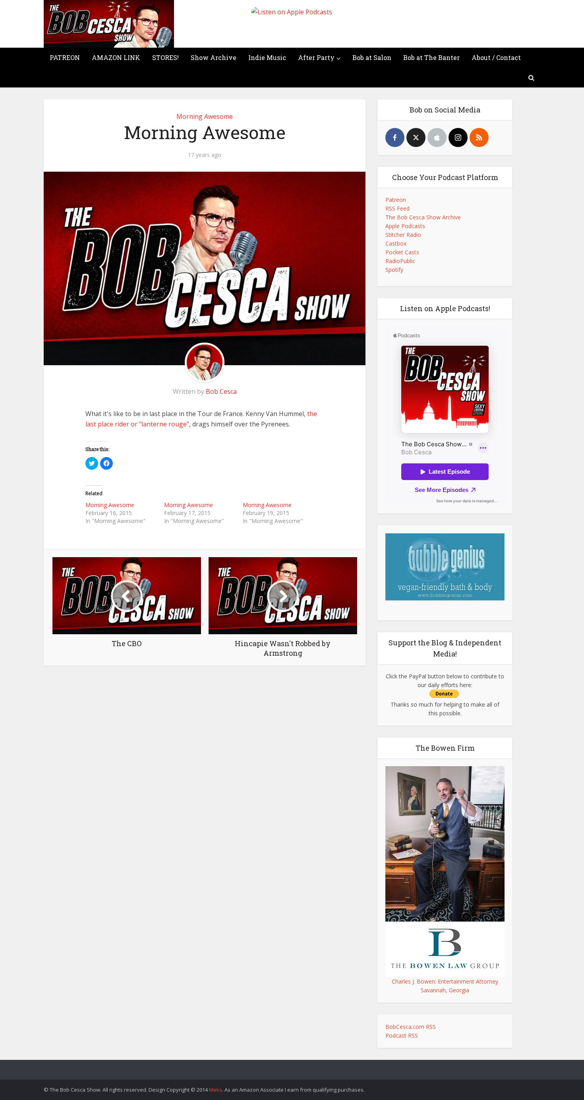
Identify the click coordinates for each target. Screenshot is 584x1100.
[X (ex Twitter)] (415, 137)
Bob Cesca (221, 391)
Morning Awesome (204, 116)
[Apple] (437, 137)
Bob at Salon (371, 57)
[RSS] (479, 137)
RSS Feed (397, 208)
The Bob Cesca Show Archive (423, 217)
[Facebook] (394, 137)
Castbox (395, 243)
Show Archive (213, 57)
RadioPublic (400, 261)
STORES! (165, 57)
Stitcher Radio (403, 234)
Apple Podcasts (405, 226)
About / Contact (496, 57)
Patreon (395, 199)
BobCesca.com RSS (410, 1026)
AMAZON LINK (116, 57)
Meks (215, 1089)
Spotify (394, 269)
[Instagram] (458, 137)
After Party (316, 57)
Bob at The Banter (431, 57)
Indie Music (267, 57)
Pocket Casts (402, 252)
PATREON (65, 57)
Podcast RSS (401, 1035)
